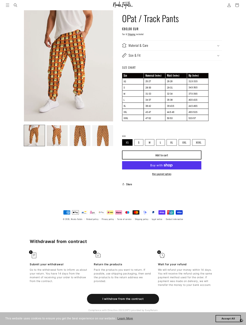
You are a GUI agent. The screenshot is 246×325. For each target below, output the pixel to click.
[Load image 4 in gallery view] (102, 135)
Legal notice (157, 219)
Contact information (174, 219)
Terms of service (124, 219)
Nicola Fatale (76, 219)
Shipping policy (141, 219)
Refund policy (92, 219)
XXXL (199, 142)
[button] (8, 5)
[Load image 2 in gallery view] (57, 135)
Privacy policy (108, 219)
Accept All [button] (228, 318)
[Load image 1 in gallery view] (34, 135)
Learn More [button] (125, 318)
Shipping (131, 34)
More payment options (161, 173)
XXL (184, 142)
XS (127, 142)
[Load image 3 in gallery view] (80, 135)
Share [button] (129, 184)
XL (171, 142)
